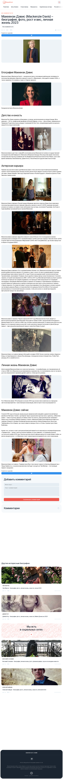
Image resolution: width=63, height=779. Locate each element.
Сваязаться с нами (31, 752)
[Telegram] (31, 758)
